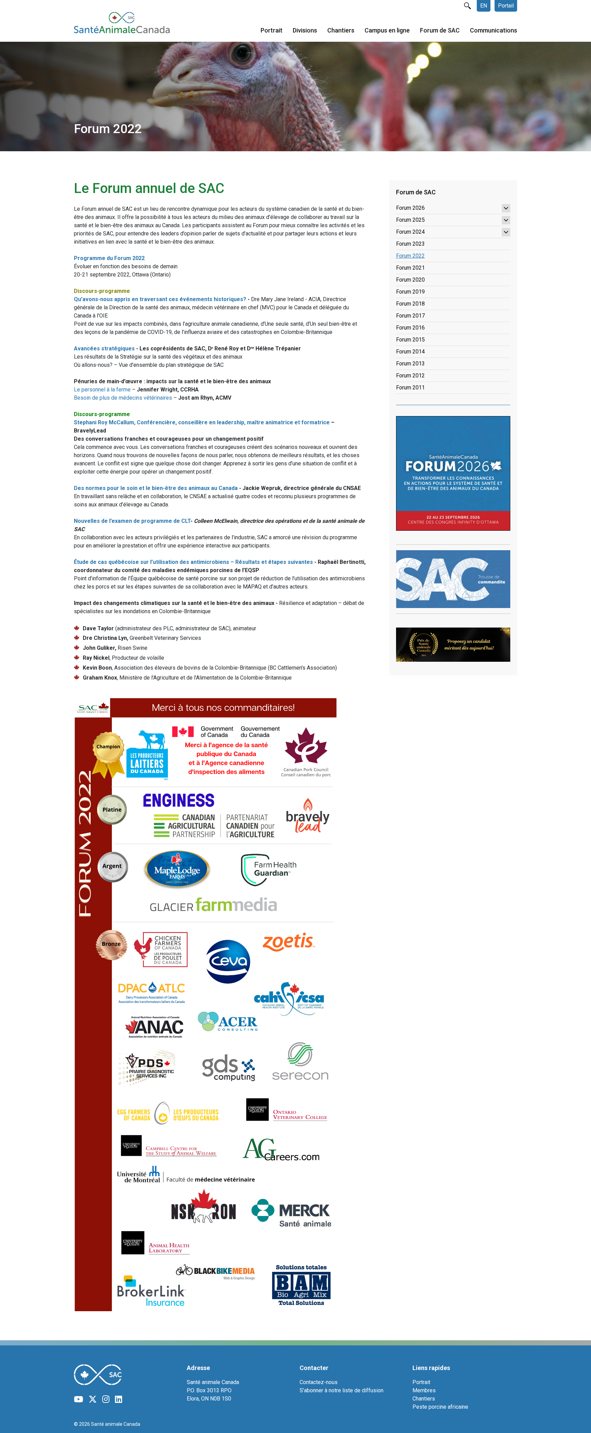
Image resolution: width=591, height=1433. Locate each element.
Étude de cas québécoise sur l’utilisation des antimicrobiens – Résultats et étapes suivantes (194, 562)
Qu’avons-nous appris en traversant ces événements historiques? (160, 299)
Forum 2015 (410, 339)
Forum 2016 (410, 327)
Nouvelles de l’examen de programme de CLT (132, 521)
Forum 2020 (410, 279)
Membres (424, 1390)
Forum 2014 (410, 351)
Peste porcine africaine (440, 1407)
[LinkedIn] (118, 1399)
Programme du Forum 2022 (109, 258)
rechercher (467, 6)
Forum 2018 (410, 303)
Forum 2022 (410, 256)
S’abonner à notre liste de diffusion (341, 1390)
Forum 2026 (410, 208)
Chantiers (340, 30)
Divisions (305, 30)
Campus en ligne (387, 30)
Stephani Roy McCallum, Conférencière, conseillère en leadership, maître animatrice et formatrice (202, 422)
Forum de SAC (440, 30)
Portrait (272, 30)
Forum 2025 (410, 220)
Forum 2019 (410, 291)
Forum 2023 (410, 244)
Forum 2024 (410, 232)
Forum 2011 (410, 387)
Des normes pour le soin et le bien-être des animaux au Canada (156, 488)
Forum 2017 (410, 315)
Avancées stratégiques (105, 348)
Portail (506, 5)
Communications (493, 30)
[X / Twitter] (93, 1399)
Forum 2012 (410, 375)
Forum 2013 (410, 363)
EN (483, 5)
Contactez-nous (319, 1382)
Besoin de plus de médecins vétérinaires (123, 398)
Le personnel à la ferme (103, 389)
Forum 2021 (410, 267)
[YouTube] (78, 1399)
